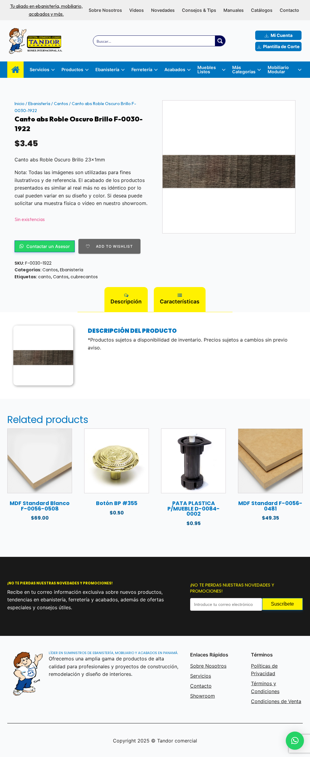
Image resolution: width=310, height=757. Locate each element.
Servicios (200, 676)
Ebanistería (39, 103)
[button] (295, 741)
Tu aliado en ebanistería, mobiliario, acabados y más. (46, 10)
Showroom (202, 696)
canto (44, 277)
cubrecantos (84, 277)
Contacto (289, 10)
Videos (136, 10)
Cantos (61, 103)
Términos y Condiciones (265, 687)
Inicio (20, 103)
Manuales (233, 10)
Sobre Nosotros (105, 10)
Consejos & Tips (199, 10)
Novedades (163, 10)
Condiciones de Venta (276, 701)
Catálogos (261, 10)
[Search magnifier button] (220, 41)
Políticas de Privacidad (264, 670)
